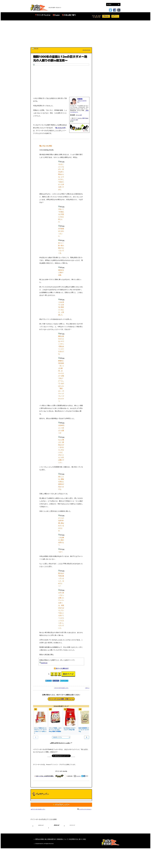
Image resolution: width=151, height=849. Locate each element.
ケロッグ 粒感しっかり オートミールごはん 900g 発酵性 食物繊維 (55, 729)
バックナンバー (61, 805)
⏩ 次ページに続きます (61, 668)
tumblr (119, 10)
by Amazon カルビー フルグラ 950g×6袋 (70, 729)
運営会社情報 (39, 839)
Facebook (114, 10)
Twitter (86, 118)
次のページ (68, 674)
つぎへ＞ (87, 687)
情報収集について (62, 839)
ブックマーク (64, 681)
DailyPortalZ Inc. (110, 842)
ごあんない (106, 16)
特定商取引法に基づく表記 (77, 839)
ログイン (115, 16)
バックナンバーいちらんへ (85, 809)
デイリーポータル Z (39, 7)
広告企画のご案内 (69, 15)
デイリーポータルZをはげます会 (96, 16)
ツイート (48, 681)
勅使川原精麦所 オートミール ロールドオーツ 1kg (85, 729)
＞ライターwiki (74, 119)
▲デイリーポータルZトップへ (38, 809)
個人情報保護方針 (50, 839)
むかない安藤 (81, 118)
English (56, 15)
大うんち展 (79, 115)
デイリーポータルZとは (42, 15)
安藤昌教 (79, 99)
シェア (56, 681)
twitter (110, 10)
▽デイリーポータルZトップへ (61, 687)
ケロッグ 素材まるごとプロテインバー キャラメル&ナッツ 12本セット (40, 730)
